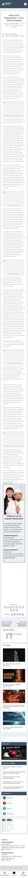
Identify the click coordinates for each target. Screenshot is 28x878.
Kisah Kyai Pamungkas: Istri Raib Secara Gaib (12, 664)
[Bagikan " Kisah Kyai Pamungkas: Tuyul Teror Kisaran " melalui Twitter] (8, 607)
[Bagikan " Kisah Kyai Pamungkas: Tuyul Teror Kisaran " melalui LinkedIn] (20, 607)
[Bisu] (22, 758)
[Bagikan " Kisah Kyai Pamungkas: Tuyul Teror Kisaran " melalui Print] (17, 610)
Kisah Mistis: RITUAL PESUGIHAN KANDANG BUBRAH (12, 685)
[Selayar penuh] (24, 758)
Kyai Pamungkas (14, 23)
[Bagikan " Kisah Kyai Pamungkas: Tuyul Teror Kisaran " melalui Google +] (11, 607)
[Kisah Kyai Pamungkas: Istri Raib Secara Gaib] (14, 655)
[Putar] (3, 758)
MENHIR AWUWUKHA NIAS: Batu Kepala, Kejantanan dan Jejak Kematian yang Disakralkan (14, 706)
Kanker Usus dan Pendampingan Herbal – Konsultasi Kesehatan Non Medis (13, 787)
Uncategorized (15, 25)
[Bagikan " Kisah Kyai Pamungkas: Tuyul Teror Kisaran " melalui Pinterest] (17, 607)
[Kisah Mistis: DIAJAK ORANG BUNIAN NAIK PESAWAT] (14, 718)
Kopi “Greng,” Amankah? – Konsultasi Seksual (12, 767)
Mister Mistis (9, 25)
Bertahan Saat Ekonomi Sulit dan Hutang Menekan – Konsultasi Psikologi (14, 772)
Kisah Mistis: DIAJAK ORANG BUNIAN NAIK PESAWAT (13, 727)
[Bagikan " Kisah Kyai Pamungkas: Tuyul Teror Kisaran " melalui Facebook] (5, 607)
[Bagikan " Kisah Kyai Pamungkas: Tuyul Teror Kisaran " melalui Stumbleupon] (11, 610)
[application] (14, 753)
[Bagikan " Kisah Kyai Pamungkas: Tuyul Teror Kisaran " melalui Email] (14, 610)
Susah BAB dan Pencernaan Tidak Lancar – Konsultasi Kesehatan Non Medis (14, 782)
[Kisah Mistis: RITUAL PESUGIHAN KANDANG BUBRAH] (14, 675)
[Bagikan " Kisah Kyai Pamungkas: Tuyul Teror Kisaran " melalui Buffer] (23, 607)
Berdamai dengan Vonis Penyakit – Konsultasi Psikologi (12, 777)
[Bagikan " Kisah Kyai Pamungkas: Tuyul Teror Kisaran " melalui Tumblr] (14, 607)
